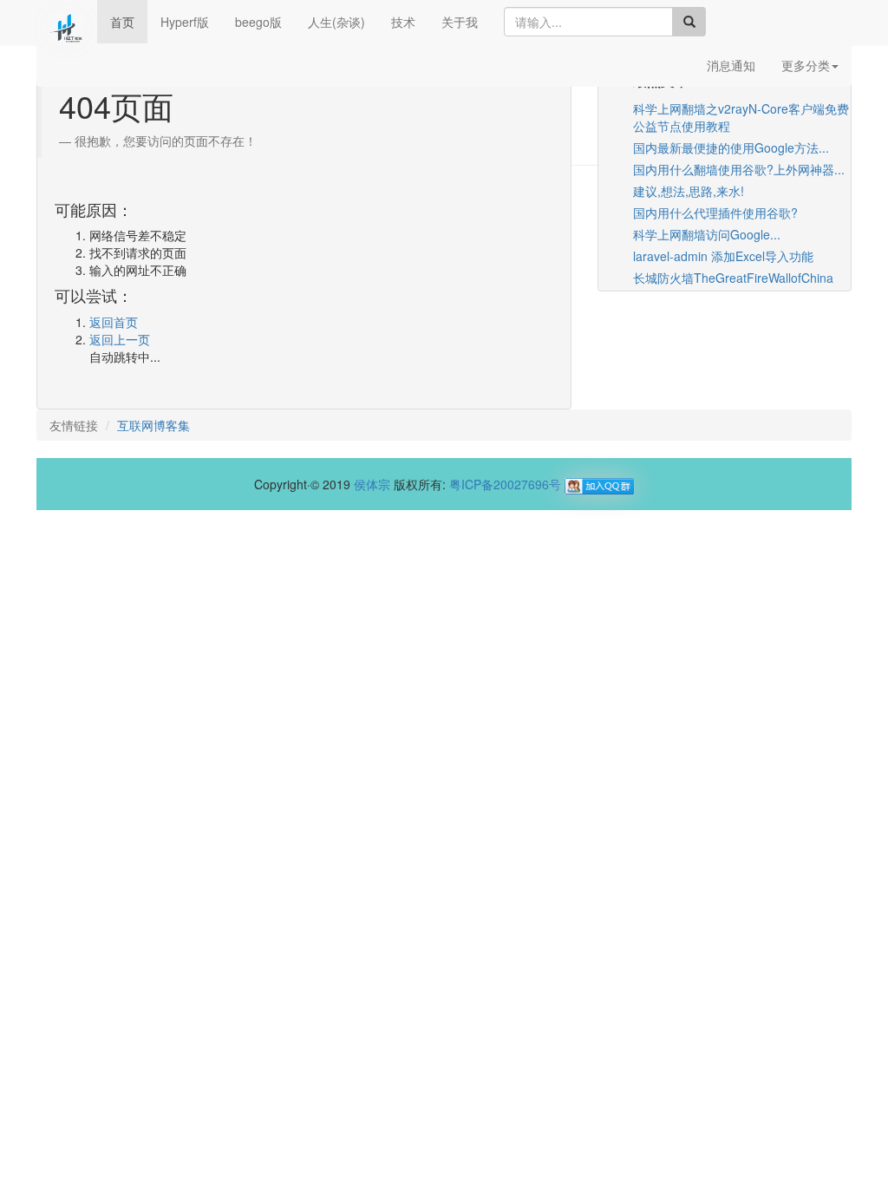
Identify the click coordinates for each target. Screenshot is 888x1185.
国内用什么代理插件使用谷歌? (715, 212)
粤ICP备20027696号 (505, 484)
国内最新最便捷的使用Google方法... (731, 147)
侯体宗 (372, 484)
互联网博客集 (153, 425)
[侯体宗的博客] (66, 21)
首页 (122, 21)
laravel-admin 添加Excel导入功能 (723, 256)
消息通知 (731, 65)
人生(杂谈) (336, 21)
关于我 (459, 21)
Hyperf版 (184, 21)
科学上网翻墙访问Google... (706, 234)
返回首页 (113, 322)
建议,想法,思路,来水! (688, 191)
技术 (403, 21)
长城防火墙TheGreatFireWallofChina (733, 277)
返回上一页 (119, 339)
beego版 (258, 21)
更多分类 (805, 65)
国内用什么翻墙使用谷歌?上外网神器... (739, 169)
